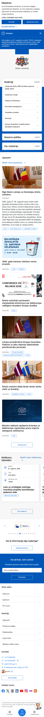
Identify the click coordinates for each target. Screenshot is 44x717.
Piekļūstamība (7, 632)
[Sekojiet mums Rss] (35, 690)
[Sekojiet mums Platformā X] (7, 691)
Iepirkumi (6, 600)
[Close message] (40, 33)
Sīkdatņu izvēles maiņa (11, 644)
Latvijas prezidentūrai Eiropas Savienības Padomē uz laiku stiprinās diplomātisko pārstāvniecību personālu (21, 344)
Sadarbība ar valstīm (30, 229)
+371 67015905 (9, 661)
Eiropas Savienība (17, 352)
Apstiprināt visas (32, 22)
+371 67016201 (9, 657)
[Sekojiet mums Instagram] (26, 690)
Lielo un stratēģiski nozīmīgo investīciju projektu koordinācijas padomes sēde (18, 489)
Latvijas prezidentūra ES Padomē (13, 355)
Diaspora (21, 269)
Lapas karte (7, 638)
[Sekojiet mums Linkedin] (17, 691)
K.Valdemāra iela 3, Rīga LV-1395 (16, 667)
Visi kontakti (12, 678)
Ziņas (5, 229)
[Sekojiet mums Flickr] (30, 691)
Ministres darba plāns (11, 495)
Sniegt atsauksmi (22, 548)
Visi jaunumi (22, 445)
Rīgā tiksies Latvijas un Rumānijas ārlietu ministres (21, 193)
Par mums (6, 606)
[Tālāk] (39, 526)
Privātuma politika (9, 626)
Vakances (6, 594)
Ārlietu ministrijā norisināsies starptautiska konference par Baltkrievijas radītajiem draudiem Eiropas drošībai (22, 303)
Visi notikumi (22, 511)
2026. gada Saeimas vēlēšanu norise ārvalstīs (19, 262)
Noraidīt (11, 22)
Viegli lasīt (6, 620)
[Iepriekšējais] (5, 526)
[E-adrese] (6, 671)
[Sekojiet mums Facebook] (3, 691)
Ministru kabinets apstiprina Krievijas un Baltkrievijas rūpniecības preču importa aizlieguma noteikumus (21, 428)
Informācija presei (15, 229)
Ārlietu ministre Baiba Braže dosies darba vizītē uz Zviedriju (21, 387)
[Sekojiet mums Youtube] (21, 691)
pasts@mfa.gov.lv (10, 664)
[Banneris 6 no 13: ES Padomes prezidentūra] (22, 526)
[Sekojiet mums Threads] (12, 691)
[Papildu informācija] (17, 660)
